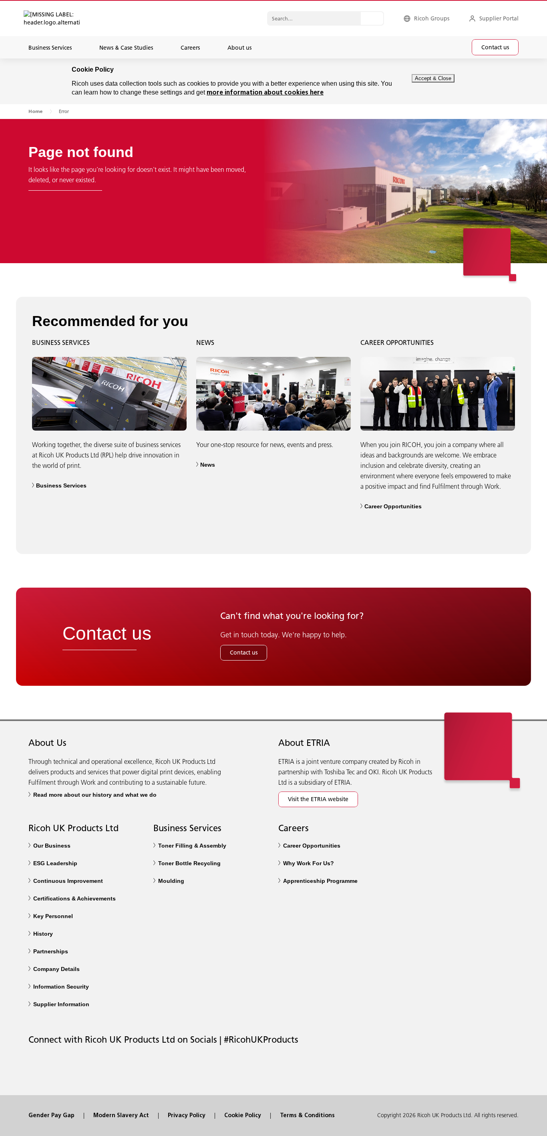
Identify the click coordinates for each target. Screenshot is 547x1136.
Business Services (61, 485)
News (207, 464)
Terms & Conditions (307, 1116)
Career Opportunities (393, 506)
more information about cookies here (265, 93)
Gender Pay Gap (51, 1116)
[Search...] (372, 18)
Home (35, 111)
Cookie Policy (242, 1116)
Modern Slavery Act (121, 1116)
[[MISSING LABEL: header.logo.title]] (43, 18)
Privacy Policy (186, 1116)
